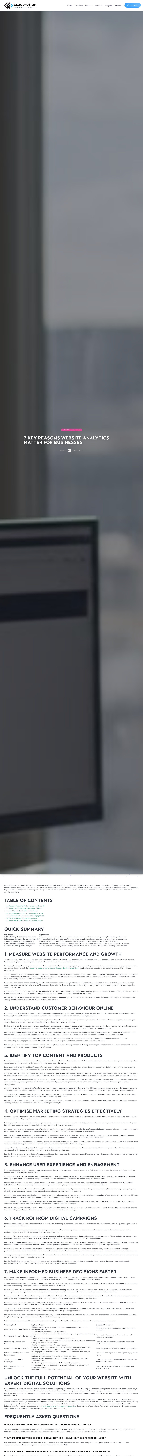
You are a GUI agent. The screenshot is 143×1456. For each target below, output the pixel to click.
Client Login (132, 5)
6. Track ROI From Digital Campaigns (22, 918)
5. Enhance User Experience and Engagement (25, 916)
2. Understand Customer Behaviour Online (24, 908)
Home (69, 6)
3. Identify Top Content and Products (22, 911)
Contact (117, 6)
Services (89, 6)
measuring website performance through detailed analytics (53, 968)
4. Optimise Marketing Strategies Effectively (25, 913)
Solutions (79, 6)
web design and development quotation (59, 1406)
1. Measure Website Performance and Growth (25, 906)
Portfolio (99, 6)
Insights (108, 6)
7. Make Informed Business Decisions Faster (25, 921)
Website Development (72, 430)
